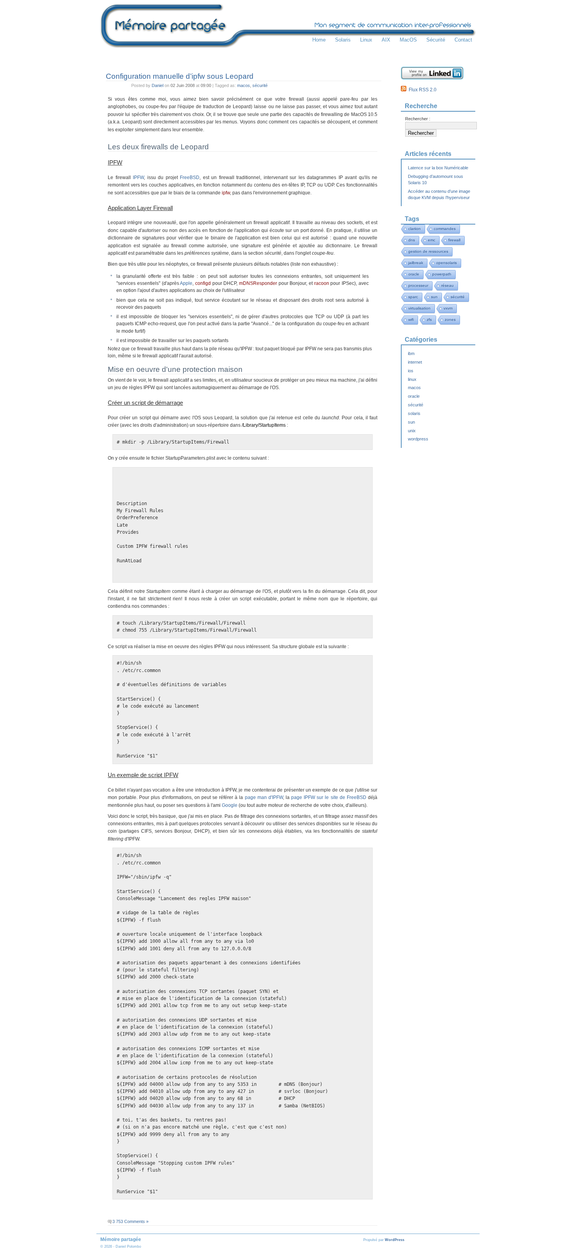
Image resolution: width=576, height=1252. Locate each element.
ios (410, 370)
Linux (366, 40)
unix (412, 430)
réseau (447, 285)
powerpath (441, 274)
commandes (445, 228)
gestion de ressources (428, 251)
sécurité (260, 85)
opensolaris (446, 263)
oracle (413, 274)
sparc (413, 297)
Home (319, 40)
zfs (429, 319)
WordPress (394, 1240)
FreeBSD (189, 177)
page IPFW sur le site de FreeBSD (328, 797)
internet (415, 362)
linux (412, 379)
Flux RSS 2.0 (421, 89)
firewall (454, 240)
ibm (411, 353)
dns (411, 240)
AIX (386, 40)
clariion (414, 228)
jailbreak (415, 263)
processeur (418, 285)
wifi (411, 319)
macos (243, 85)
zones (450, 319)
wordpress (418, 439)
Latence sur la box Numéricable (438, 167)
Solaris (343, 40)
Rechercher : (417, 118)
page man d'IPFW (264, 797)
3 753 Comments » (130, 1221)
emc (431, 240)
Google (229, 805)
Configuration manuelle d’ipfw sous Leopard (180, 76)
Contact (463, 40)
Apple (186, 283)
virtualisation (419, 308)
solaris (414, 413)
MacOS (408, 40)
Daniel (157, 85)
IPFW (138, 177)
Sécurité (435, 40)
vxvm (448, 308)
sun (434, 297)
